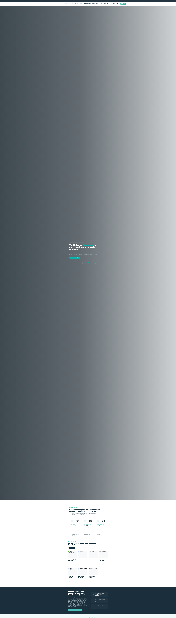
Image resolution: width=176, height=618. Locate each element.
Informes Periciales (106, 3)
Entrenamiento (95, 3)
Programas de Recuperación (85, 3)
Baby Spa (100, 3)
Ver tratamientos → (71, 565)
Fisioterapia (76, 3)
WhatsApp (74, 0)
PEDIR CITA (123, 3)
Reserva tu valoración (75, 257)
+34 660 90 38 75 (68, 0)
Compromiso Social (115, 3)
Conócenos (110, 0)
